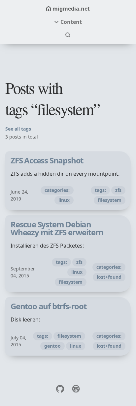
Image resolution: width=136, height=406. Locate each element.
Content (71, 22)
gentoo (52, 346)
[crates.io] (76, 388)
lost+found (109, 277)
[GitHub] (60, 388)
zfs (118, 190)
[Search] (68, 35)
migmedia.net (71, 8)
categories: (57, 190)
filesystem (109, 200)
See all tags (18, 129)
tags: (100, 190)
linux (64, 200)
